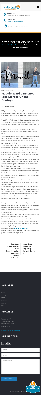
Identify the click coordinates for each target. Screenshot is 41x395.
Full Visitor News (13, 45)
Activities (3, 303)
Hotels (3, 297)
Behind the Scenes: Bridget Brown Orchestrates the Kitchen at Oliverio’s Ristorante (12, 251)
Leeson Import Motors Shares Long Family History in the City (29, 247)
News (2, 305)
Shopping (3, 300)
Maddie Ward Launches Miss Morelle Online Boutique (17, 97)
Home (4, 45)
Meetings (3, 295)
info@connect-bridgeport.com (15, 21)
